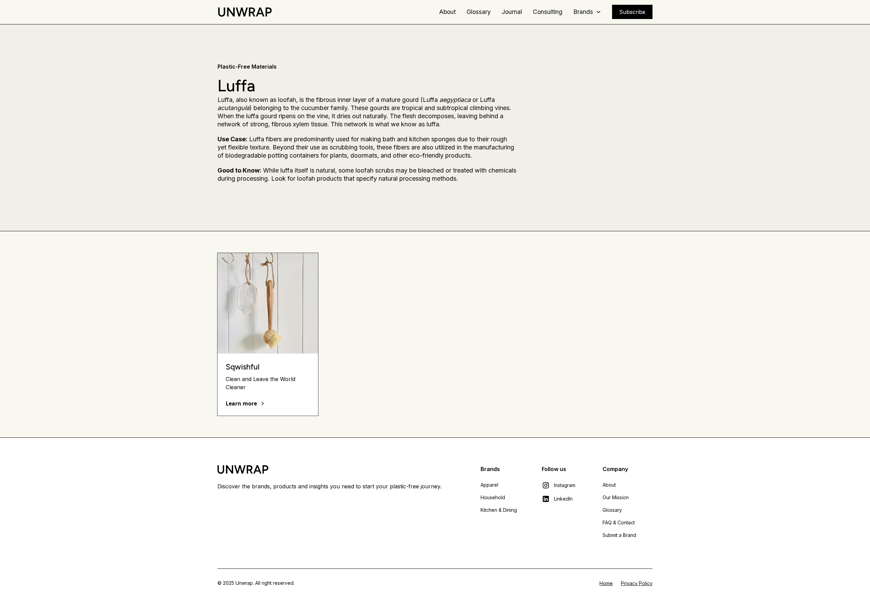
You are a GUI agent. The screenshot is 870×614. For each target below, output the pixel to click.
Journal (512, 11)
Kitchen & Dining (499, 510)
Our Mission (616, 497)
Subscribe (632, 11)
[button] (587, 12)
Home (606, 583)
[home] (245, 12)
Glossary (479, 11)
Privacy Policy (636, 583)
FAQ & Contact (619, 522)
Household (493, 497)
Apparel (489, 485)
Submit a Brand (619, 535)
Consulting (547, 11)
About (447, 11)
